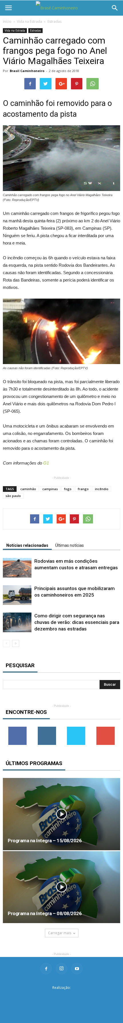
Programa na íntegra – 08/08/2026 (45, 913)
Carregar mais (59, 932)
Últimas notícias (69, 545)
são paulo (13, 496)
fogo (68, 489)
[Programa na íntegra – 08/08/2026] (61, 887)
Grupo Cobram (61, 996)
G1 (46, 463)
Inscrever (105, 729)
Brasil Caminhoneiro (27, 71)
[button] (115, 8)
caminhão (28, 489)
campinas (50, 489)
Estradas (54, 21)
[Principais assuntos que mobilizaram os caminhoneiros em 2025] (17, 595)
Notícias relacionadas (27, 545)
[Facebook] (46, 968)
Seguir (47, 729)
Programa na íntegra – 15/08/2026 (45, 840)
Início (7, 21)
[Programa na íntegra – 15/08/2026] (61, 814)
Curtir (17, 729)
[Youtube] (77, 968)
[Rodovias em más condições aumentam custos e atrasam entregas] (17, 568)
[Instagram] (61, 968)
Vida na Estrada (29, 21)
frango (83, 489)
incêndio (101, 489)
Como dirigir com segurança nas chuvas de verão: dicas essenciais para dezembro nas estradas (76, 622)
